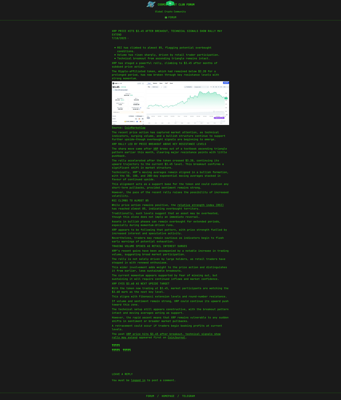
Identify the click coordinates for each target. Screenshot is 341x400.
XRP (155, 148)
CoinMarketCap (135, 127)
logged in (138, 380)
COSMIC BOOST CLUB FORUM (176, 4)
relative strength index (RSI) (200, 205)
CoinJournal (176, 337)
